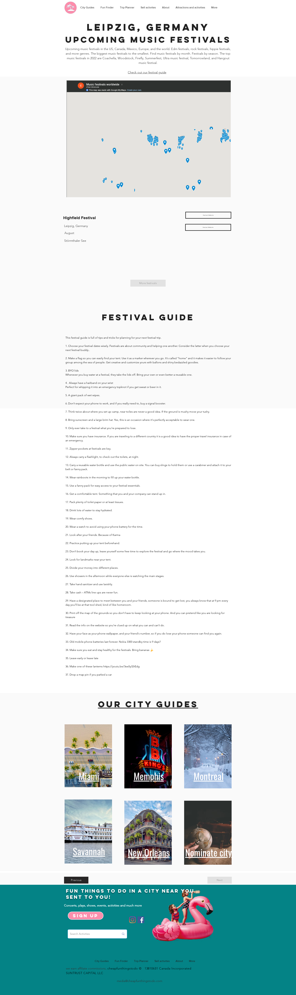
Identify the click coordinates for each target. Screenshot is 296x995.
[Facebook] (141, 919)
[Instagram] (132, 919)
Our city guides (148, 704)
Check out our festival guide (147, 72)
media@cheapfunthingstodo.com (139, 981)
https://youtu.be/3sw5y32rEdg (121, 666)
